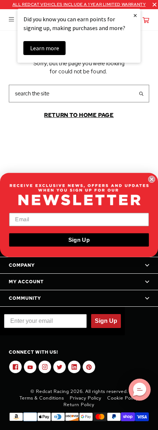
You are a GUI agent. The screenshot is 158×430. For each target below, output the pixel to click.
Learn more (44, 48)
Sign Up (79, 240)
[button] (140, 390)
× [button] (135, 15)
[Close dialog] (151, 179)
